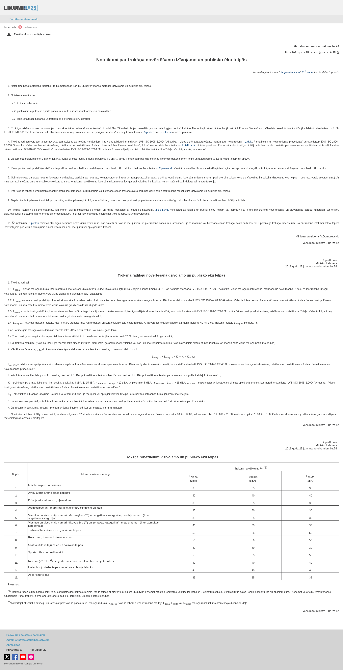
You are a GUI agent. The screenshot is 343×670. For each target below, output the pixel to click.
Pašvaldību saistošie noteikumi (25, 634)
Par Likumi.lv (38, 649)
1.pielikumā (165, 132)
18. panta (307, 72)
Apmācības (13, 644)
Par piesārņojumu (290, 72)
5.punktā (149, 132)
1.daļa (248, 141)
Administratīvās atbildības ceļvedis (27, 639)
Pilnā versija (14, 649)
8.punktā (34, 223)
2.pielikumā (165, 168)
